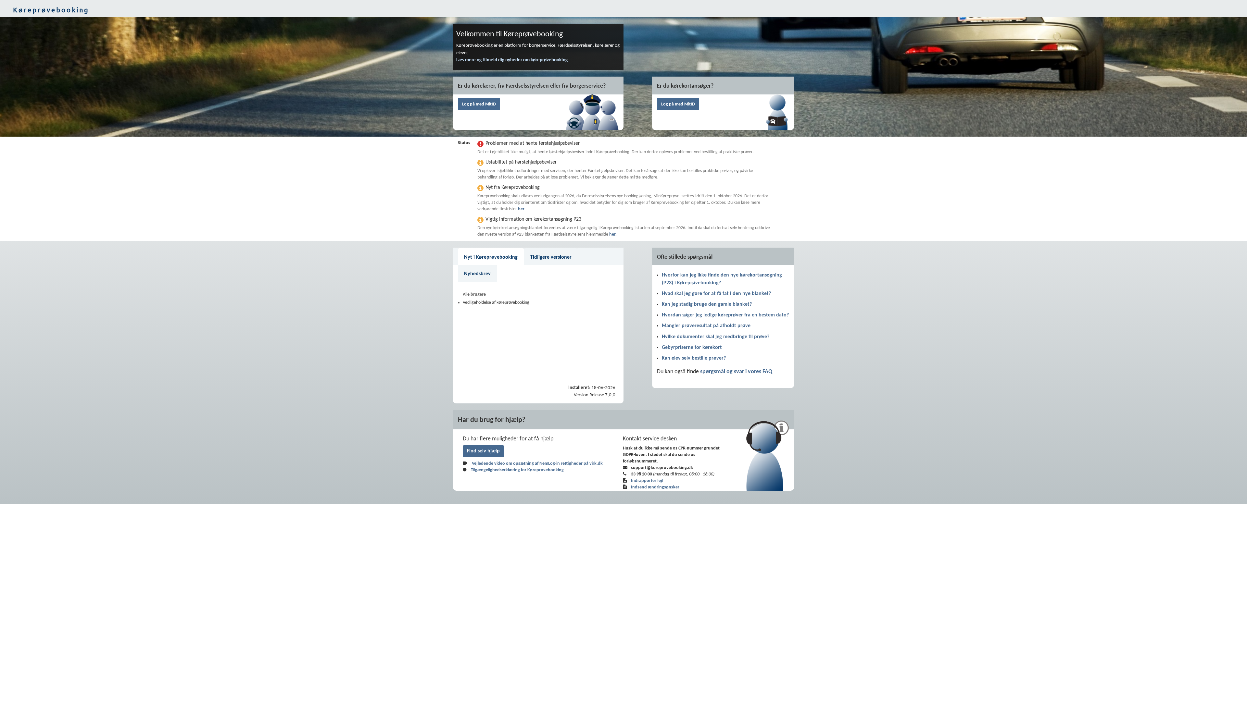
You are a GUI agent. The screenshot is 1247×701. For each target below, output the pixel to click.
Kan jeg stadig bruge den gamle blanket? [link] (707, 304)
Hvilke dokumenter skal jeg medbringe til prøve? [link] (715, 336)
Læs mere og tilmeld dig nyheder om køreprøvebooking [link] (512, 60)
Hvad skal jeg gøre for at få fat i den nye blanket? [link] (716, 293)
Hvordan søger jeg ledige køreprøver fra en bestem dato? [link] (725, 315)
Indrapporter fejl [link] (647, 480)
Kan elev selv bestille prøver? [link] (694, 358)
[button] (623, 10)
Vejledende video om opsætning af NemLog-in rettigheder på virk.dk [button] (537, 463)
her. (613, 234)
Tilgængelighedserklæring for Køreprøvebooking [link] (517, 470)
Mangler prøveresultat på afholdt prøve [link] (706, 325)
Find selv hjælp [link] (483, 451)
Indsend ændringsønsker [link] (655, 487)
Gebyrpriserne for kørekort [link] (692, 347)
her (521, 209)
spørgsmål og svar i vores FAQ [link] (736, 372)
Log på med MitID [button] (479, 104)
